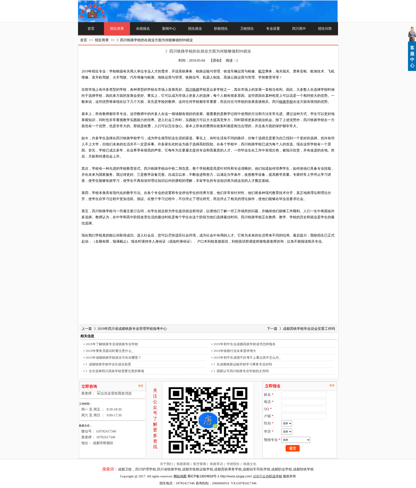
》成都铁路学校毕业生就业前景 (108, 364)
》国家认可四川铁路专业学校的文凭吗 (241, 371)
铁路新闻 (183, 464)
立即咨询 (89, 386)
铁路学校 (286, 102)
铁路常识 (216, 464)
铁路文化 (249, 464)
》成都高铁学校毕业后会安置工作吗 (307, 328)
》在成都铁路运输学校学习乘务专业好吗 (242, 364)
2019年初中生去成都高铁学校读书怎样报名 (244, 344)
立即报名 (273, 386)
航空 (261, 71)
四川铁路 (192, 89)
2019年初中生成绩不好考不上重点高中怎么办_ (247, 357)
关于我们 (166, 464)
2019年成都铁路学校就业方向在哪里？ (113, 357)
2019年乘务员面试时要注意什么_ (109, 351)
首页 (83, 40)
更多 (140, 385)
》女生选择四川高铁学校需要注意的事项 (115, 371)
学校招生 (233, 464)
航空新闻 (199, 464)
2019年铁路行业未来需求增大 (234, 351)
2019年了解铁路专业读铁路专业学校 (112, 344)
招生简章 (102, 40)
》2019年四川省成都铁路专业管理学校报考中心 (130, 328)
